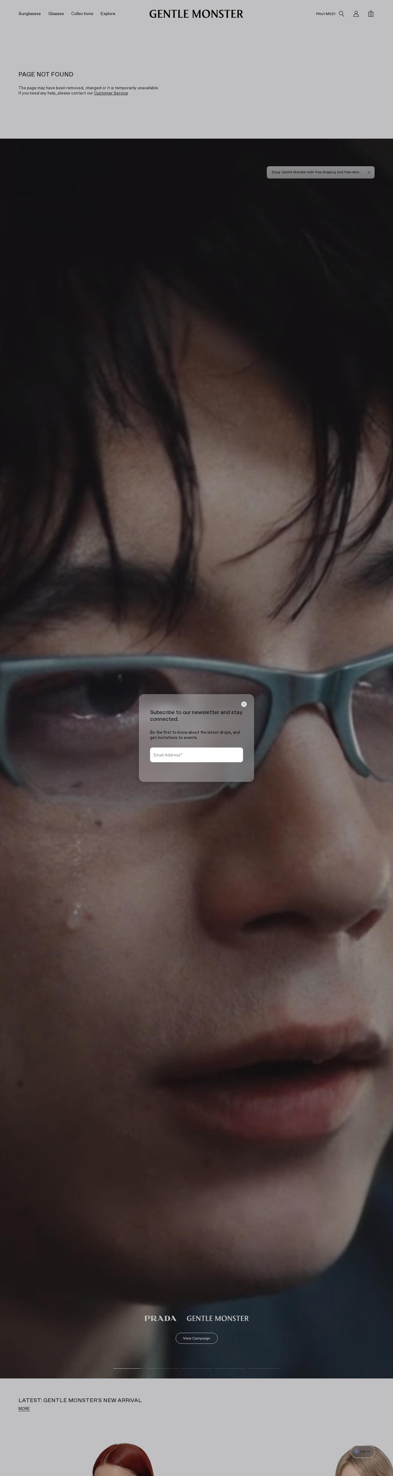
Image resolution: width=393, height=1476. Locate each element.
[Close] (244, 704)
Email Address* (168, 755)
